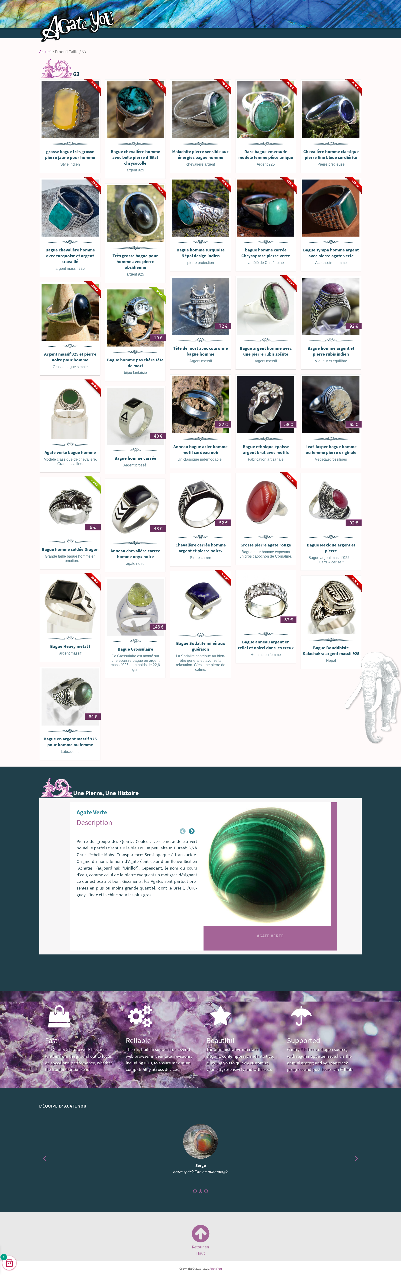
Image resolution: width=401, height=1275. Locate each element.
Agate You (216, 1268)
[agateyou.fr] (77, 22)
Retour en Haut (200, 1248)
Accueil (45, 51)
